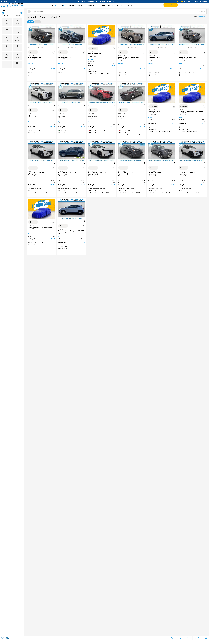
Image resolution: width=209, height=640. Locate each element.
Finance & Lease (107, 5)
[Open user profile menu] (206, 638)
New (53, 5)
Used (61, 5)
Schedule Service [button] (171, 5)
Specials (80, 5)
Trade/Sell (71, 5)
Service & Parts (92, 5)
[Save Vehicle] (53, 52)
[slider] (3, 13)
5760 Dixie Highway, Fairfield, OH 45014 (94, 1)
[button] (206, 5)
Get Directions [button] (110, 1)
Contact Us (131, 5)
